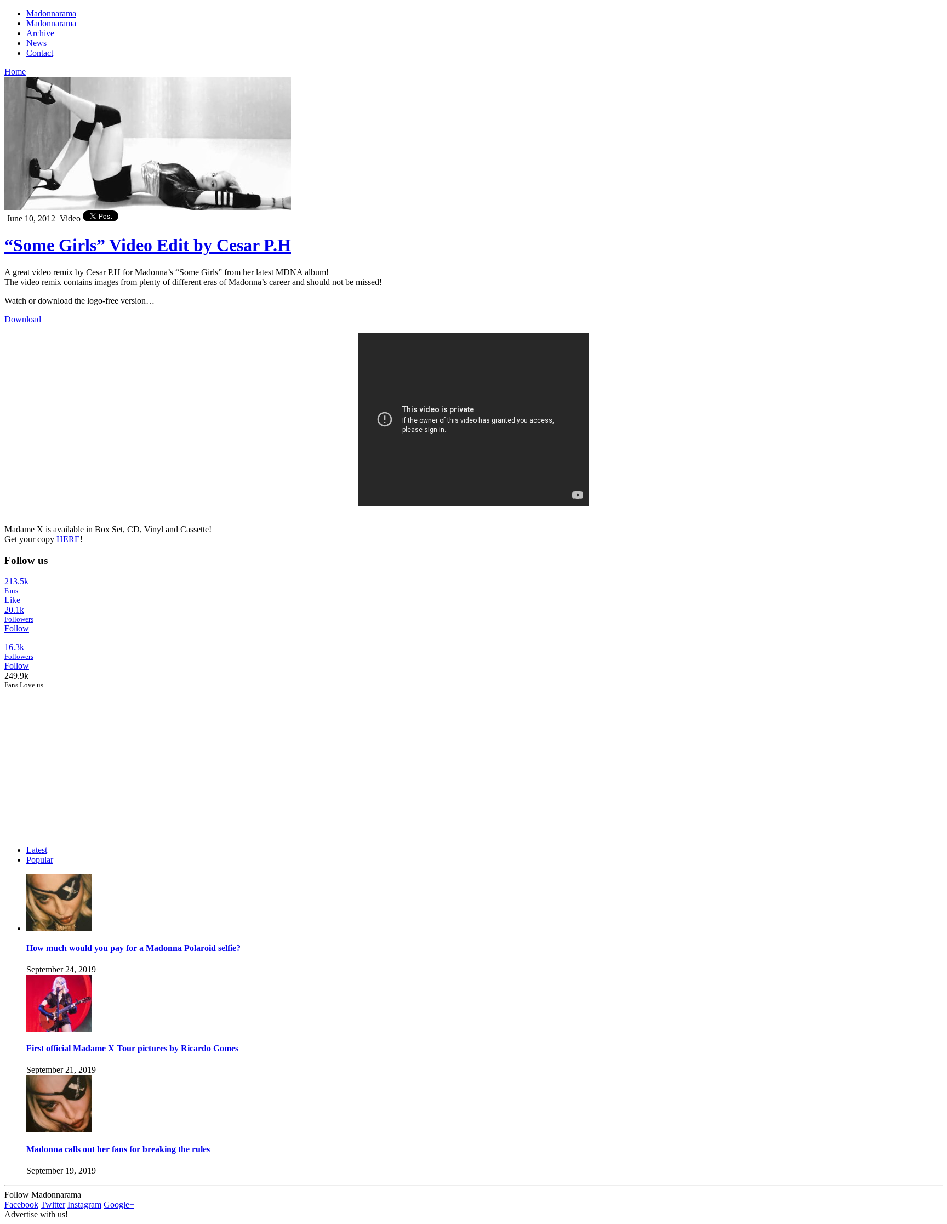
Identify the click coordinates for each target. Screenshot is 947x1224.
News (36, 43)
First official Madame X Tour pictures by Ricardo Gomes (132, 1048)
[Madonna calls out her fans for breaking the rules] (59, 1129)
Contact (39, 53)
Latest (36, 850)
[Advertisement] (86, 758)
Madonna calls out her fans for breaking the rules (118, 1149)
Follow (16, 628)
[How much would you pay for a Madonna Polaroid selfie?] (59, 928)
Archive (40, 33)
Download (22, 319)
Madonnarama (51, 13)
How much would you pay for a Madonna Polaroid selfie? (133, 948)
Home (15, 71)
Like (12, 600)
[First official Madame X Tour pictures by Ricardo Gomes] (59, 1029)
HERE (68, 539)
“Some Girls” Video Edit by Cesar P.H (147, 245)
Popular (39, 859)
